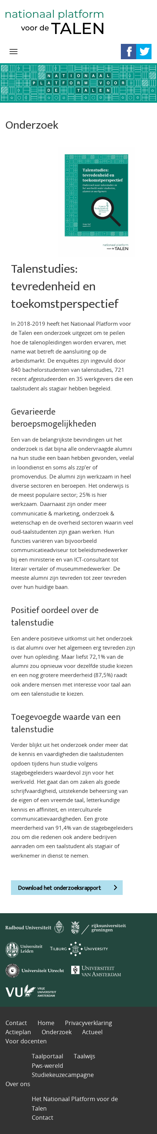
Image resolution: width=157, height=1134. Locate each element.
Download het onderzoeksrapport (59, 888)
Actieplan (18, 1032)
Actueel (92, 1032)
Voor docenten (26, 1041)
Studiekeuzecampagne (63, 1075)
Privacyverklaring (88, 1023)
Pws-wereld (47, 1066)
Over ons (17, 1084)
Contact (16, 1023)
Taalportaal (47, 1056)
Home (46, 1023)
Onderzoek (57, 1032)
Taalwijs (84, 1056)
